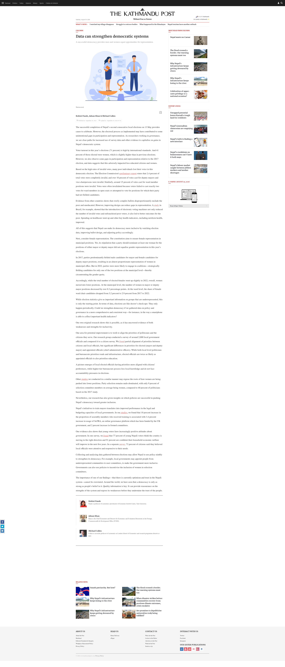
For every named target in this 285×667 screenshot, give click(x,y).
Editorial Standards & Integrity (85, 641)
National (7, 3)
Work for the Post (150, 644)
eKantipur (181, 649)
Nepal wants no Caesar (180, 37)
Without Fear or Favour (142, 19)
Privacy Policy (80, 646)
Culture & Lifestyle (52, 3)
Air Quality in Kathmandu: (201, 19)
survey (122, 444)
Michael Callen (108, 116)
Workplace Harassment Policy (84, 644)
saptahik (185, 649)
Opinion (28, 3)
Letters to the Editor (151, 638)
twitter (2, 526)
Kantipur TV (201, 649)
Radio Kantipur (197, 649)
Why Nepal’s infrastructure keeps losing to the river (179, 80)
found (122, 341)
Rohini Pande (82, 116)
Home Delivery (115, 636)
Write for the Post (150, 636)
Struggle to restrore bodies (126, 24)
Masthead (78, 638)
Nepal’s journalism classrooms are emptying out (181, 128)
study (156, 205)
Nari (193, 649)
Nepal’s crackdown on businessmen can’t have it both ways (181, 154)
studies (84, 379)
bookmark (160, 112)
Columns (79, 30)
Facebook (182, 638)
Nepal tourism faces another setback (182, 24)
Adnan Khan (94, 116)
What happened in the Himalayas (152, 24)
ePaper (112, 638)
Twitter (182, 636)
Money (35, 3)
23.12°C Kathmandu (203, 16)
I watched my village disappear (102, 24)
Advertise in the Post (151, 641)
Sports (42, 3)
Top (280, 650)
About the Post (80, 636)
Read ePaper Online (176, 206)
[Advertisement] (119, 564)
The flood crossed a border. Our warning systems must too (179, 53)
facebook (2, 522)
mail (2, 531)
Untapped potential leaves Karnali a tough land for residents (180, 115)
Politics (15, 3)
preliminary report (128, 173)
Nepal (189, 649)
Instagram (183, 641)
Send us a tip (149, 646)
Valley (21, 3)
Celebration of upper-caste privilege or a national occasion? (180, 93)
